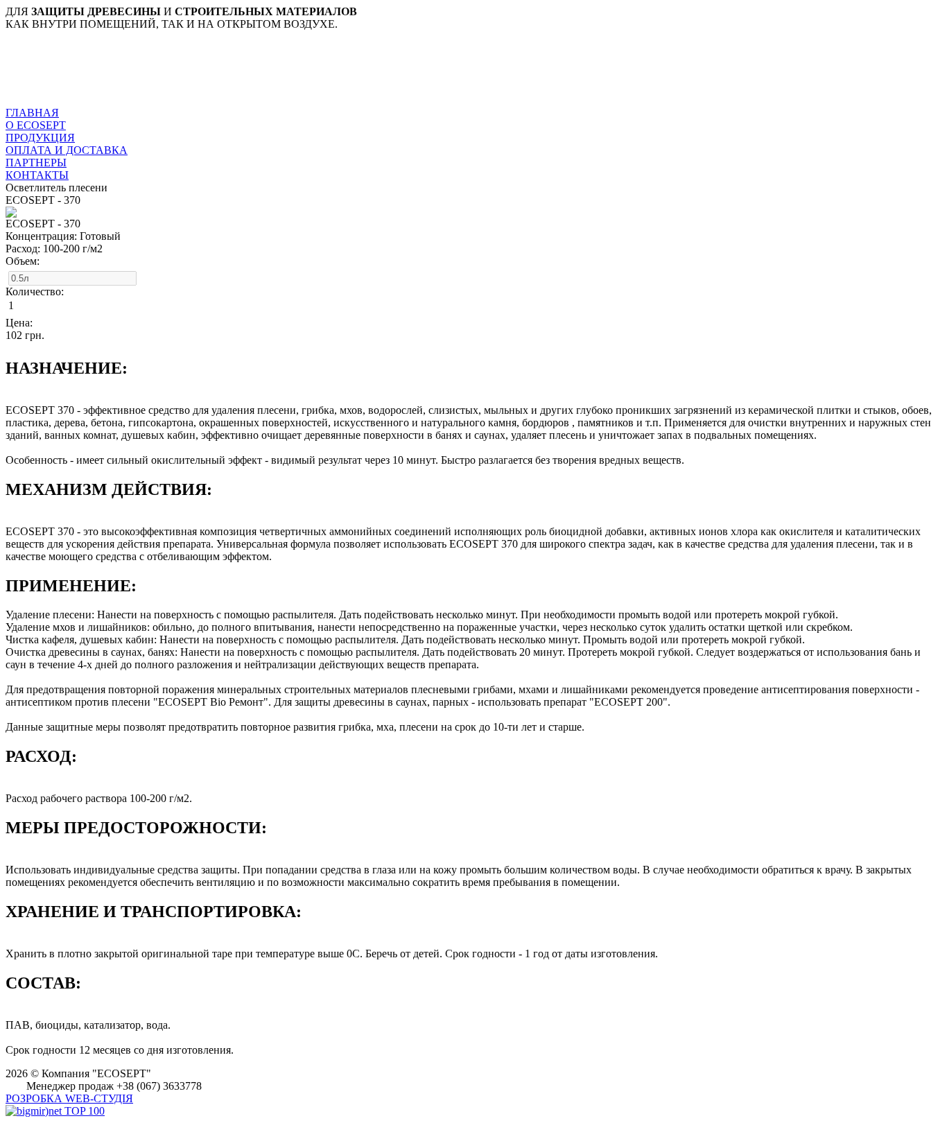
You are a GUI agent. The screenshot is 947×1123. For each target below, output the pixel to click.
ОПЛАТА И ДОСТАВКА (67, 150)
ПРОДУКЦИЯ (40, 137)
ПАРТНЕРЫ (36, 162)
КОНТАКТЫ (37, 175)
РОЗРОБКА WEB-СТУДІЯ (69, 1098)
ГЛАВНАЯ (32, 113)
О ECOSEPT (36, 125)
